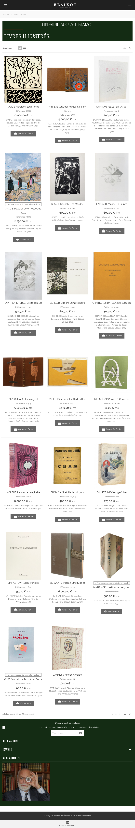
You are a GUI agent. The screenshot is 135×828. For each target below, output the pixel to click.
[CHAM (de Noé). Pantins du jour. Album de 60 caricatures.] (67, 465)
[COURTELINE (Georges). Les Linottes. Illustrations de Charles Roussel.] (112, 465)
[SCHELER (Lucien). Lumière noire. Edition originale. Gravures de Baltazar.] (67, 276)
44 (125, 714)
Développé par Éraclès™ (61, 816)
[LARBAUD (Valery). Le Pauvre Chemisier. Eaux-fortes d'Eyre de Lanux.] (112, 177)
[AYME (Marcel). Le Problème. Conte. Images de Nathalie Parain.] (23, 648)
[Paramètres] (129, 5)
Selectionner (8, 48)
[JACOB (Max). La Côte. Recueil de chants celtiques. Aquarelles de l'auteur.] (23, 177)
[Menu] (5, 5)
